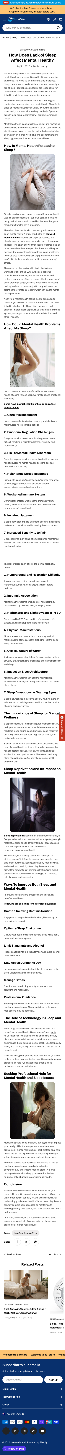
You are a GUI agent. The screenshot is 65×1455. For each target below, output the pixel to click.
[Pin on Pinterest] (35, 1242)
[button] (62, 727)
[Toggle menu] (4, 19)
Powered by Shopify (37, 1442)
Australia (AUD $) (15, 1414)
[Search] (58, 28)
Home (5, 37)
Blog (14, 37)
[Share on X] (26, 1242)
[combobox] (32, 27)
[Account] (55, 19)
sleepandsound (18, 1442)
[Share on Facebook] (17, 1242)
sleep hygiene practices (26, 895)
